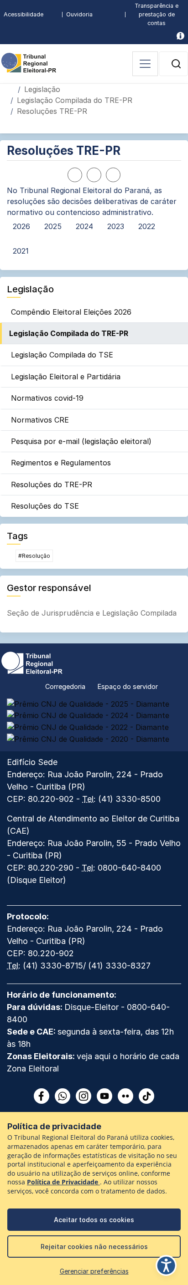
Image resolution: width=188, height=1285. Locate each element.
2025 (53, 226)
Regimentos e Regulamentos (61, 462)
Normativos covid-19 (47, 398)
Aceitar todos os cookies (94, 1220)
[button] (176, 64)
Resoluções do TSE (45, 505)
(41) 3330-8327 (119, 965)
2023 (115, 226)
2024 (84, 226)
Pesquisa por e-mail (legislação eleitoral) (81, 441)
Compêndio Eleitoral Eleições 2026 (71, 311)
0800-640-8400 (129, 867)
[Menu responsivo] (145, 63)
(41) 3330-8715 (53, 965)
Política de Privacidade (63, 1182)
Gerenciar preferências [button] (94, 1271)
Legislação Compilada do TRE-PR (74, 100)
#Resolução (34, 555)
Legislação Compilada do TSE (62, 354)
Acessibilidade (23, 14)
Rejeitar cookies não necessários (94, 1246)
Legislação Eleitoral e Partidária (65, 376)
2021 (21, 250)
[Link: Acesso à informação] (180, 36)
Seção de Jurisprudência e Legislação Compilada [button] (92, 612)
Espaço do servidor (128, 686)
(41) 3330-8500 (129, 799)
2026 (21, 226)
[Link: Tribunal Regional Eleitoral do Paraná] (32, 661)
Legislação (42, 89)
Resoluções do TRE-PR (51, 484)
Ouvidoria (79, 14)
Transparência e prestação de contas (156, 14)
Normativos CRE (40, 419)
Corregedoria (65, 686)
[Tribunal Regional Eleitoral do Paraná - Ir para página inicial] (28, 62)
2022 (146, 226)
